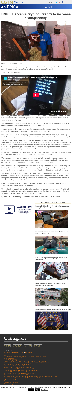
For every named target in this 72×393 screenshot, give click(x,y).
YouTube (59, 2)
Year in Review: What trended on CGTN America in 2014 (22, 378)
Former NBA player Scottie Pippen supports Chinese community (25, 361)
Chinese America (9, 358)
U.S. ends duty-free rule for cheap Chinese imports (20, 375)
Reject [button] (37, 390)
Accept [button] (31, 390)
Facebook (62, 2)
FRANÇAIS (15, 352)
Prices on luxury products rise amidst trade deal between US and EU (52, 233)
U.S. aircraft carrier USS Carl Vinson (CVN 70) (19, 373)
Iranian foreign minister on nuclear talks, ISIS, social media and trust (26, 363)
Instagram (53, 2)
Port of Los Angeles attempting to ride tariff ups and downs (51, 259)
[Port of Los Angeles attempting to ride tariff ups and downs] (51, 271)
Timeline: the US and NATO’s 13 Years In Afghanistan (21, 370)
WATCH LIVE (20, 2)
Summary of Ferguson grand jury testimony (18, 367)
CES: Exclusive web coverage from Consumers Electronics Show (25, 357)
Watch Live (7, 381)
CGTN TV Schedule (10, 379)
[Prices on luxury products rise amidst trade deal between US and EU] (51, 245)
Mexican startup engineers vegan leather (17, 364)
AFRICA (28, 346)
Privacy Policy (8, 384)
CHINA (7, 346)
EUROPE (38, 346)
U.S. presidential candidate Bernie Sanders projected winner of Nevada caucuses (30, 376)
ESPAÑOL (7, 352)
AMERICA (9, 6)
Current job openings (11, 360)
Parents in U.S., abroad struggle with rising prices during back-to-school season (52, 207)
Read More (44, 390)
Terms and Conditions (11, 382)
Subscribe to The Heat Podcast (14, 366)
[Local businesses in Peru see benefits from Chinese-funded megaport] (51, 297)
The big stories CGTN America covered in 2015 (19, 369)
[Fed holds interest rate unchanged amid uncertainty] (51, 321)
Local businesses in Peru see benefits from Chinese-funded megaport (50, 285)
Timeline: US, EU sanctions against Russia (18, 372)
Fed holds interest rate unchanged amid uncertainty (53, 309)
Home (6, 355)
